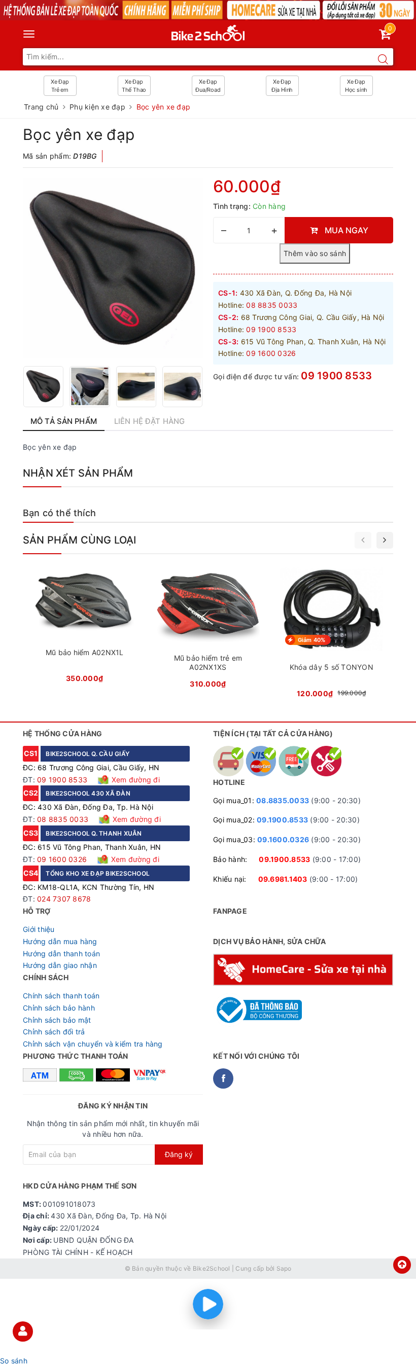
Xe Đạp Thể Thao (134, 85)
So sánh (13, 1360)
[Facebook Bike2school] (223, 1078)
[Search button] (383, 59)
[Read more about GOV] (257, 1005)
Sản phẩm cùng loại (79, 540)
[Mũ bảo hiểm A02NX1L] (84, 627)
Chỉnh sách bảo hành (59, 1007)
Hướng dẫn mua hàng (60, 941)
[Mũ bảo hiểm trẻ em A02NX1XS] (207, 630)
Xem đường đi (135, 779)
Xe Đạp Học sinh (356, 85)
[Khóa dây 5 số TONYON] (331, 635)
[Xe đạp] (208, 10)
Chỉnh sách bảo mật (57, 1020)
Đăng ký (179, 1154)
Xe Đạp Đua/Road (207, 85)
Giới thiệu (39, 929)
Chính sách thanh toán (61, 995)
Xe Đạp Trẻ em (60, 85)
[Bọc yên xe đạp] (113, 268)
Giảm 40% (312, 639)
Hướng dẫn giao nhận (60, 965)
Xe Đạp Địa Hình (282, 85)
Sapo (284, 1268)
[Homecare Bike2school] (303, 968)
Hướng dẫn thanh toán (61, 953)
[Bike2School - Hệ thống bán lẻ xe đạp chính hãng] (208, 30)
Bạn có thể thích (59, 513)
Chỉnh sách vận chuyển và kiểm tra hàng (93, 1043)
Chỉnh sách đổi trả (54, 1031)
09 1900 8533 (336, 376)
